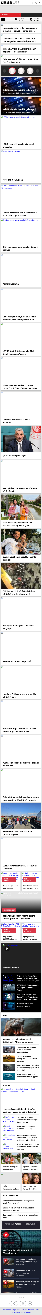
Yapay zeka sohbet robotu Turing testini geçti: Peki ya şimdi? (18, 1201)
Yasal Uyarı (27, 1312)
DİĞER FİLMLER (30, 1224)
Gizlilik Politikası (22, 1310)
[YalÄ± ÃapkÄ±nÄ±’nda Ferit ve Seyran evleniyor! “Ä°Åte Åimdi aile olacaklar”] (10, 1178)
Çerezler (31, 1310)
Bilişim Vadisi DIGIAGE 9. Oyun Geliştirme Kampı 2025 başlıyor (19, 1209)
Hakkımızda (7, 1310)
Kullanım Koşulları (17, 1312)
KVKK (36, 1310)
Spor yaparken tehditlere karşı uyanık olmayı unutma (21, 1216)
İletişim (14, 1310)
